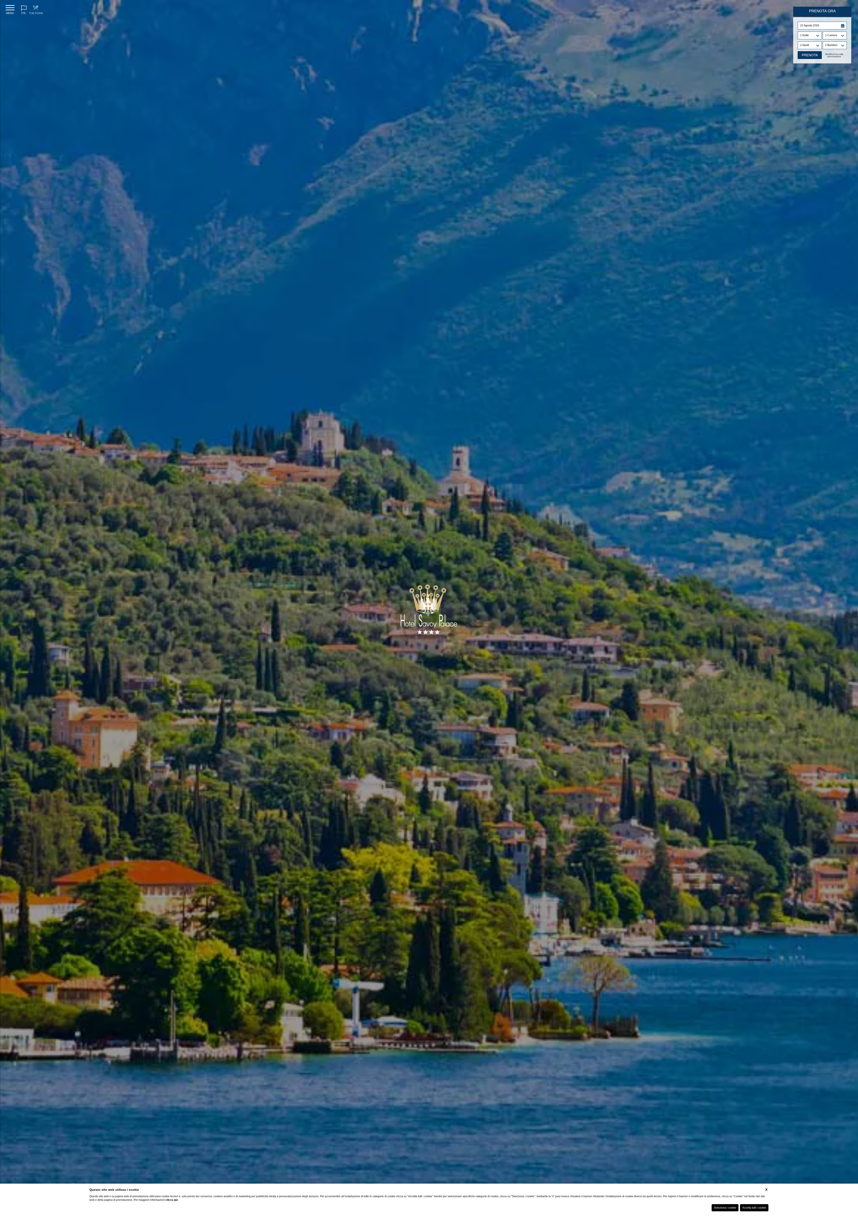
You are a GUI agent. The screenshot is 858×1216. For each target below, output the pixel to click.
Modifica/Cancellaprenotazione (834, 55)
